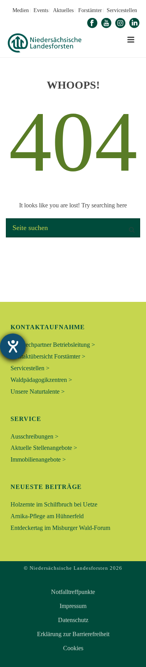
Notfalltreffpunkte (73, 592)
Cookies (73, 648)
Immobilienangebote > (38, 459)
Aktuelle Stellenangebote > (44, 447)
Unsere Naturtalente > (38, 391)
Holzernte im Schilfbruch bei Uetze (54, 504)
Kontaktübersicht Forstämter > (48, 356)
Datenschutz (73, 620)
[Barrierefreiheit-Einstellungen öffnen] (13, 346)
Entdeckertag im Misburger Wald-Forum (60, 527)
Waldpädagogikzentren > (41, 379)
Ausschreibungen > (34, 436)
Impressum (73, 606)
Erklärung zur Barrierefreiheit (73, 634)
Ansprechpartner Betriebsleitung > (53, 344)
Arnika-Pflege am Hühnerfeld (47, 516)
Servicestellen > (30, 368)
